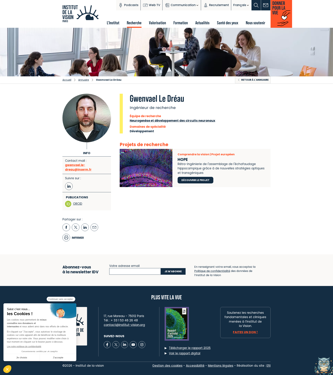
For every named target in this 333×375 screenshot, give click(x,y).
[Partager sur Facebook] (66, 227)
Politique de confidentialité (212, 271)
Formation (180, 22)
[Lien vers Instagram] (141, 344)
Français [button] (239, 5)
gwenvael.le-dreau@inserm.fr (78, 167)
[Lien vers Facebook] (107, 344)
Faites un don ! (245, 332)
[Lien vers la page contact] (266, 5)
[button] (256, 5)
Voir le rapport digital (184, 353)
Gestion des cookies (167, 366)
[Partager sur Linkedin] (85, 227)
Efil (269, 366)
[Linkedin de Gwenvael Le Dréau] (69, 186)
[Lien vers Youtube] (133, 344)
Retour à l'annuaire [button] (255, 80)
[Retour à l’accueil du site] (81, 15)
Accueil (66, 80)
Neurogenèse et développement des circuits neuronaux (172, 121)
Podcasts (131, 5)
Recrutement (219, 5)
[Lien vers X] (115, 344)
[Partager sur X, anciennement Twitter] (75, 227)
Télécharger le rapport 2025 (190, 348)
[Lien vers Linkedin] (124, 344)
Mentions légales (220, 366)
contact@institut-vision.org (124, 325)
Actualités (202, 22)
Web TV (154, 5)
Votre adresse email (124, 265)
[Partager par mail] (94, 227)
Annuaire (83, 80)
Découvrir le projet (195, 180)
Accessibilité (195, 366)
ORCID (77, 204)
